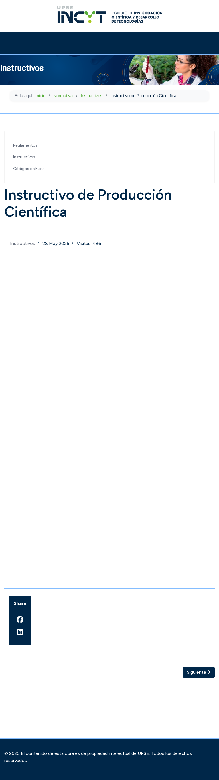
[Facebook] (20, 620)
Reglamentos (25, 145)
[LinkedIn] (20, 632)
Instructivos (24, 157)
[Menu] (207, 43)
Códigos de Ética (29, 168)
